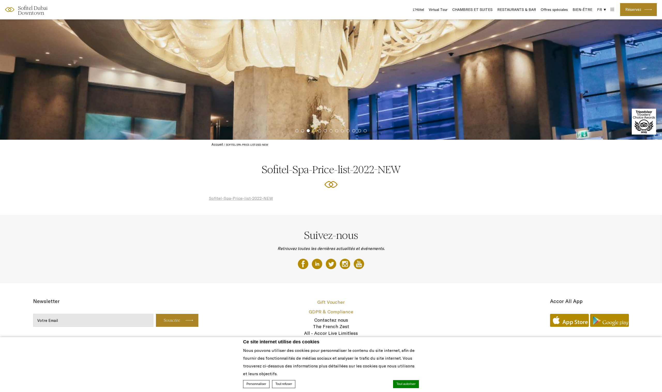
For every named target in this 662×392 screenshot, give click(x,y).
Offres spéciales (554, 9)
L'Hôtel (418, 9)
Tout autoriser (406, 384)
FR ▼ (602, 9)
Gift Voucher (331, 302)
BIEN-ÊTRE (582, 9)
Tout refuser (283, 384)
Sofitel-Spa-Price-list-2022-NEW (241, 198)
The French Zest (331, 326)
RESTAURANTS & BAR (516, 9)
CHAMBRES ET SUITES (472, 9)
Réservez (633, 9)
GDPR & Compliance (331, 312)
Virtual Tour (438, 9)
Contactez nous (331, 320)
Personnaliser (256, 384)
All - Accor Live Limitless (331, 333)
